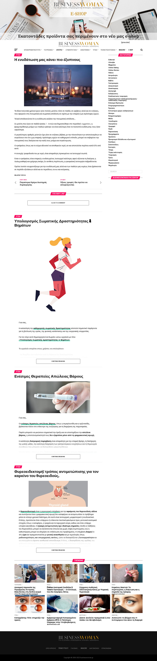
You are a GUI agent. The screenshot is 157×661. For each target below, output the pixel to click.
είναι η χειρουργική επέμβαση (47, 511)
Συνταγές (111, 147)
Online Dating (113, 68)
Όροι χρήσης (51, 648)
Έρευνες (111, 108)
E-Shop (130, 50)
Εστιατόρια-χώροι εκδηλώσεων (120, 111)
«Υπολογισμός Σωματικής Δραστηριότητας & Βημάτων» (44, 340)
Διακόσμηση (113, 88)
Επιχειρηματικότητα (32, 50)
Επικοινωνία (106, 648)
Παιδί (110, 129)
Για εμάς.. (74, 648)
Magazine (122, 50)
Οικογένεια (84, 50)
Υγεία (95, 50)
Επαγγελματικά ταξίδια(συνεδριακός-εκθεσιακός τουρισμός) (122, 99)
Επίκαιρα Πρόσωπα (115, 103)
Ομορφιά (111, 126)
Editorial (111, 60)
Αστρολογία (112, 75)
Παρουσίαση (113, 132)
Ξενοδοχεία (112, 121)
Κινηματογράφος (114, 116)
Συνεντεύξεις (71, 50)
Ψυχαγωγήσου (113, 163)
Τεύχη (110, 150)
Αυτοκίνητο (112, 78)
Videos (111, 73)
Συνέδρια (111, 142)
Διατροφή (112, 91)
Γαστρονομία (113, 83)
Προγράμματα (113, 134)
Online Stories (113, 70)
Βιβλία (110, 81)
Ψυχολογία (112, 165)
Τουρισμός (48, 50)
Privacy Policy (63, 648)
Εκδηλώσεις (113, 94)
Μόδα (110, 119)
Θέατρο (111, 113)
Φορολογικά (113, 160)
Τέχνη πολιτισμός (108, 50)
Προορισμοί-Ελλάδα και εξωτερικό (122, 139)
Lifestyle (59, 50)
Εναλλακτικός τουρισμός (118, 96)
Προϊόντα (111, 137)
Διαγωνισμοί (113, 86)
